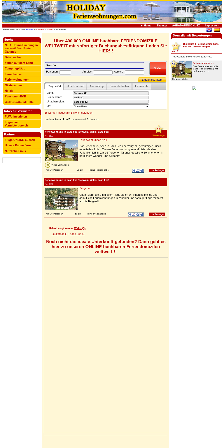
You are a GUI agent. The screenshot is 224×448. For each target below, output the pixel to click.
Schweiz (39, 29)
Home (147, 25)
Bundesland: (54, 97)
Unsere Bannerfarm (18, 145)
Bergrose (84, 188)
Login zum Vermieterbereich (16, 124)
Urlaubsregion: (56, 101)
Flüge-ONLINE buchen (20, 140)
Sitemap (162, 25)
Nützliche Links (15, 151)
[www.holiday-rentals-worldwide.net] (209, 30)
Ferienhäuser (14, 74)
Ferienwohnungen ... (204, 63)
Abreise (118, 71)
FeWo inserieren (16, 116)
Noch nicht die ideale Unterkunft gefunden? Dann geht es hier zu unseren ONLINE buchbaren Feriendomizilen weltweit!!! (106, 246)
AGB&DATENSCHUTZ (186, 25)
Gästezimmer (14, 85)
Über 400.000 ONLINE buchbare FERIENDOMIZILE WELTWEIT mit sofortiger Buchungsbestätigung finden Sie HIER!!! (106, 45)
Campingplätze (15, 68)
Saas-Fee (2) (77, 233)
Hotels (9, 90)
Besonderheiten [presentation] (119, 86)
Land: (50, 92)
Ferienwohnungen (17, 79)
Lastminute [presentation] (141, 86)
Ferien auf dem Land (19, 62)
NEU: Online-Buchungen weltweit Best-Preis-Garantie (21, 48)
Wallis (50, 29)
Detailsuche (13, 57)
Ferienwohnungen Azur (93, 140)
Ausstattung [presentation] (97, 86)
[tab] (54, 86)
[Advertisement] (21, 233)
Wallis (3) (80, 228)
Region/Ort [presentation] (54, 86)
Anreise (87, 71)
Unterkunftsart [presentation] (75, 86)
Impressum (212, 25)
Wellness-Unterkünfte (19, 102)
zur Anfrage (157, 170)
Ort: (49, 105)
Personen (52, 71)
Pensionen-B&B (15, 96)
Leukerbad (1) (60, 233)
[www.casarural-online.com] (217, 30)
